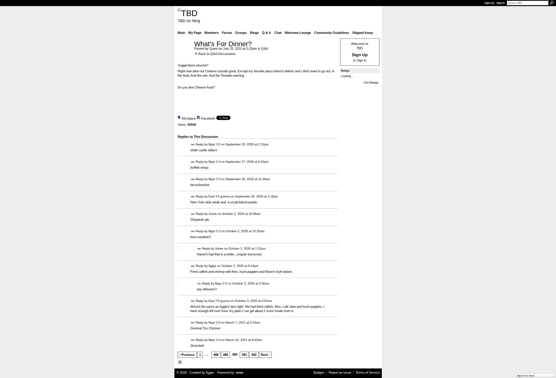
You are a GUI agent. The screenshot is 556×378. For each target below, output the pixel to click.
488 (215, 355)
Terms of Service (368, 372)
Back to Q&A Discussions (217, 54)
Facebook (208, 118)
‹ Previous (187, 355)
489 (225, 355)
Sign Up (489, 3)
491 (244, 355)
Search (552, 3)
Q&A (264, 48)
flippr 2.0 (214, 144)
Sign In (500, 3)
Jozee (212, 213)
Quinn (213, 48)
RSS (180, 362)
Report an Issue (340, 372)
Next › (265, 355)
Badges (318, 372)
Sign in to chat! (525, 375)
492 (253, 355)
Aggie (212, 266)
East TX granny (219, 196)
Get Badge (371, 82)
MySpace (189, 118)
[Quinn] (185, 52)
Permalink (193, 145)
